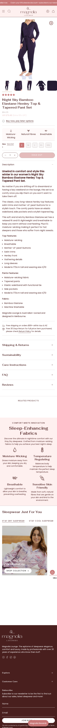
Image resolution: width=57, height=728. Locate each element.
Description (8, 164)
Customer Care (9, 681)
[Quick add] (52, 572)
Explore (6, 673)
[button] (8, 94)
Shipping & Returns (15, 345)
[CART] (53, 11)
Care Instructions (14, 365)
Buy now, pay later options (20, 120)
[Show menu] (3, 11)
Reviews (7, 384)
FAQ (5, 375)
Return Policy (24, 331)
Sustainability (11, 355)
